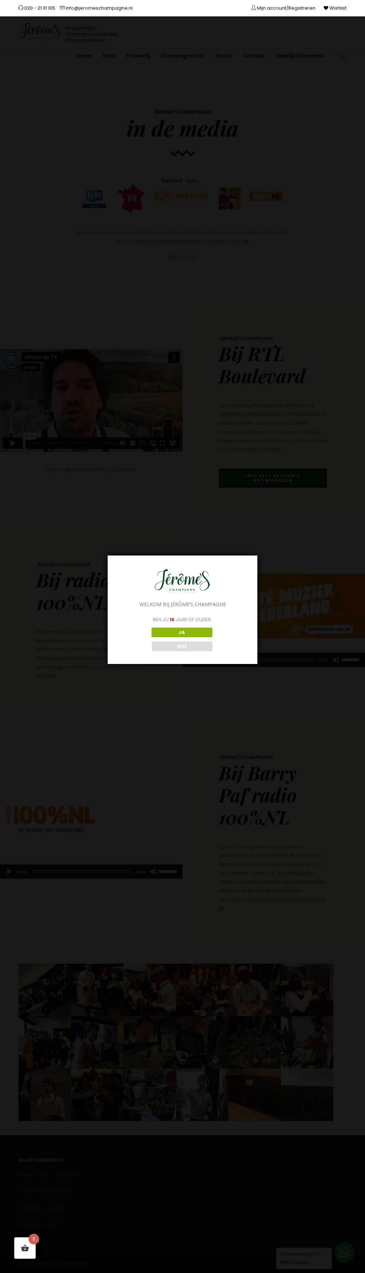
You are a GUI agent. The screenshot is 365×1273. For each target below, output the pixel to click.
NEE (182, 646)
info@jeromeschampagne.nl (99, 8)
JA (181, 632)
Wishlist (337, 8)
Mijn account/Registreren (285, 7)
